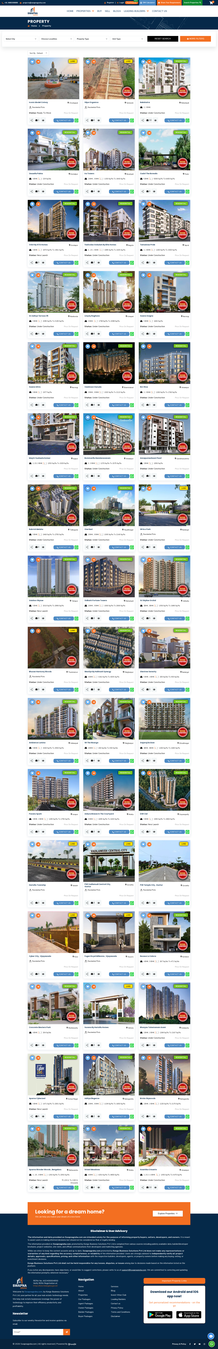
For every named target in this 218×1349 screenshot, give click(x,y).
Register (110, 3)
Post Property (132, 2)
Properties (83, 1295)
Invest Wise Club (118, 1295)
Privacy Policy (117, 1307)
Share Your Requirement (170, 3)
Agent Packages (85, 1303)
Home (81, 1286)
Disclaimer (115, 1316)
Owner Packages (85, 1307)
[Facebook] (190, 1344)
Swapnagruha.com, (33, 1291)
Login (121, 3)
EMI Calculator (148, 3)
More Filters (196, 39)
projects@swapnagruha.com (34, 3)
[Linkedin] (199, 1344)
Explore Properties (166, 1213)
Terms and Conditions (120, 1312)
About (81, 1290)
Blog (113, 1290)
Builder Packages (86, 1312)
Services (114, 1286)
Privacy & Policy (179, 1344)
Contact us (115, 1303)
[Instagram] (204, 1344)
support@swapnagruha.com (134, 1270)
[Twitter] (195, 1344)
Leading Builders (118, 1299)
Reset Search (163, 39)
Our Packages (84, 1299)
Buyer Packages (85, 1316)
